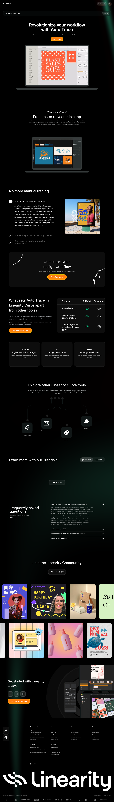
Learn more (57, 39)
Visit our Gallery (57, 572)
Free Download (57, 277)
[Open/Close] (109, 3)
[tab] (86, 459)
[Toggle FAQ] (103, 504)
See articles (57, 482)
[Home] (7, 4)
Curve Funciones (12, 13)
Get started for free (20, 330)
